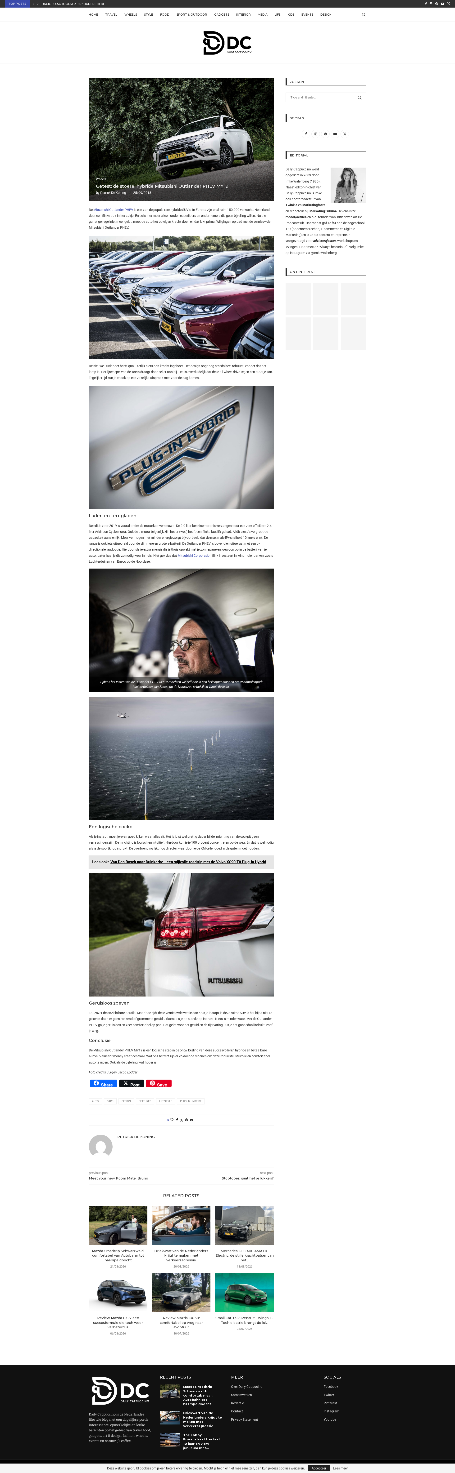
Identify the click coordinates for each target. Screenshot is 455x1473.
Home (93, 14)
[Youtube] (442, 4)
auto (95, 1101)
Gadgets (221, 14)
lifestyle (165, 1101)
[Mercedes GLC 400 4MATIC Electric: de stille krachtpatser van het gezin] (244, 1225)
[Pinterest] (436, 4)
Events (307, 14)
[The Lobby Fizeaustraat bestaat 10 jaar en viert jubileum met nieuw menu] (170, 1439)
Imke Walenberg (297, 181)
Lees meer (340, 1468)
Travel (111, 14)
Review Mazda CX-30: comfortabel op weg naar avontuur (181, 1322)
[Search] (363, 15)
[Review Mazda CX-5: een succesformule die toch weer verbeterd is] (118, 1292)
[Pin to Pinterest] (186, 1120)
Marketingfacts (313, 205)
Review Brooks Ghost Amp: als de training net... (82, 4)
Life (278, 14)
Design (326, 14)
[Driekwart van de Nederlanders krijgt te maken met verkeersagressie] (181, 1225)
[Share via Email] (191, 1120)
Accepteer (319, 1468)
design (126, 1101)
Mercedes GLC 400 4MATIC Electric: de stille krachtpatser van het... (244, 1255)
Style (148, 14)
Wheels (130, 14)
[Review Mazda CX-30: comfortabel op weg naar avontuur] (181, 1292)
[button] (33, 4)
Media (263, 14)
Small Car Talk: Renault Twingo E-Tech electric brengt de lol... (244, 1320)
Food (164, 14)
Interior (243, 14)
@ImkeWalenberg (324, 253)
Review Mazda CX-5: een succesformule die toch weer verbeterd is (118, 1322)
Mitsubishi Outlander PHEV (113, 210)
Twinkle (291, 205)
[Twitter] (448, 4)
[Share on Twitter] (181, 1120)
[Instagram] (431, 4)
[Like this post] (171, 1120)
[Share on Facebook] (177, 1120)
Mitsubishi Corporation (194, 555)
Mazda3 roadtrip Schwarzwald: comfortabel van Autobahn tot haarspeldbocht (118, 1255)
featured (145, 1101)
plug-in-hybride (190, 1101)
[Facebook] (426, 4)
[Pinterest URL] (298, 299)
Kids (291, 14)
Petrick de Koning (113, 193)
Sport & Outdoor (192, 14)
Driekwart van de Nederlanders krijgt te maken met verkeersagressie (181, 1255)
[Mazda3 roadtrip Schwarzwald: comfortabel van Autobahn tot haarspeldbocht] (118, 1225)
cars (110, 1101)
